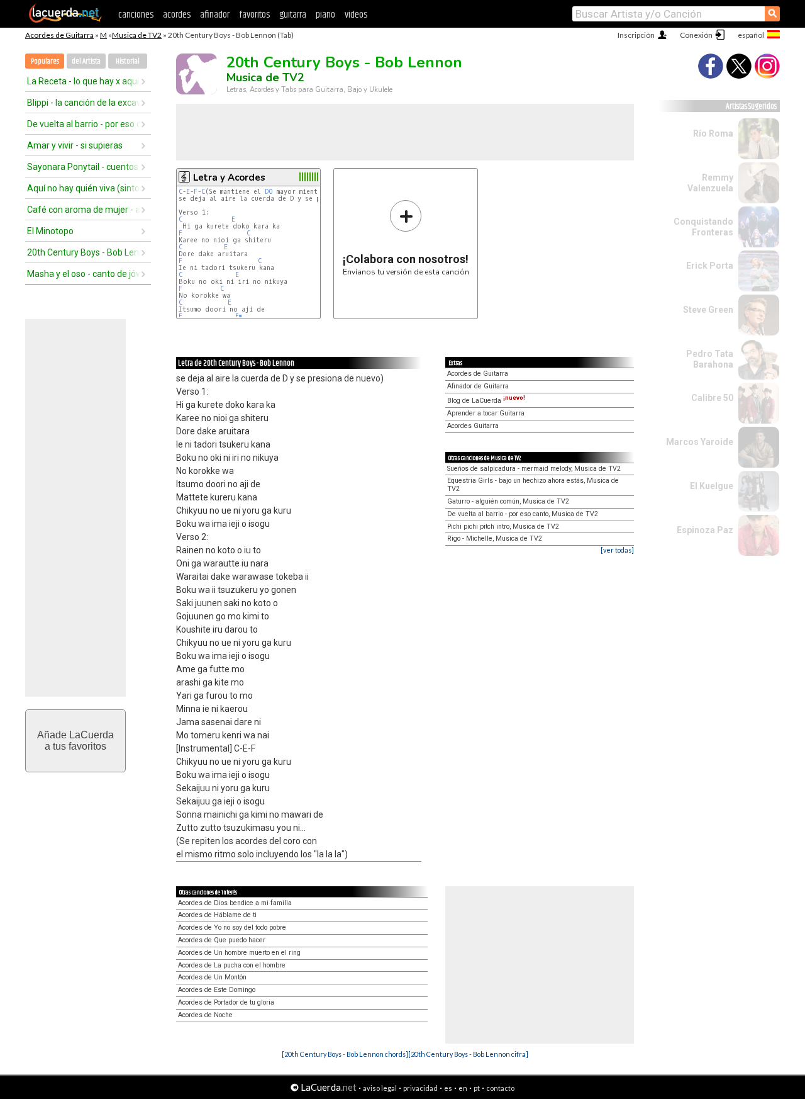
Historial (128, 61)
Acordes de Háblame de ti (217, 915)
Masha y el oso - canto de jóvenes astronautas (83, 274)
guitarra (292, 15)
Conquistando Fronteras (703, 227)
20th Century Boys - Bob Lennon (83, 252)
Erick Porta (709, 266)
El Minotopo (50, 231)
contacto (500, 1088)
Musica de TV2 (137, 35)
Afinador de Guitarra (478, 386)
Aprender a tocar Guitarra (486, 413)
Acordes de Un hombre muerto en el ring (239, 953)
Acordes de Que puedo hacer (221, 940)
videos (356, 15)
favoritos (254, 15)
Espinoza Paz (705, 530)
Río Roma (713, 133)
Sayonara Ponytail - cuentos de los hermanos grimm (83, 167)
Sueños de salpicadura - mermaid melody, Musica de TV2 (534, 469)
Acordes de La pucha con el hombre (232, 965)
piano (325, 15)
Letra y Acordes (229, 177)
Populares (45, 61)
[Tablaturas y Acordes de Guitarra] (65, 20)
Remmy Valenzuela (710, 182)
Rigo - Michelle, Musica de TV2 (494, 538)
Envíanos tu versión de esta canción (406, 237)
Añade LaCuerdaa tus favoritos (75, 741)
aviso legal (380, 1088)
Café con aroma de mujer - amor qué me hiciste (83, 210)
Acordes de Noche (205, 1015)
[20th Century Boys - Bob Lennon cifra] (468, 1054)
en (462, 1088)
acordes (177, 15)
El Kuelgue (711, 486)
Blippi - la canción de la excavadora (83, 103)
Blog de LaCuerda (486, 401)
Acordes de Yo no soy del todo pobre (232, 927)
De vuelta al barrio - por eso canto (83, 124)
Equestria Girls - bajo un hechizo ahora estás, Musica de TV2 (533, 484)
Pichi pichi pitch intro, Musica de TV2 (503, 526)
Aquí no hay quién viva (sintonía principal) (83, 188)
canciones (135, 15)
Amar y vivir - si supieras (75, 145)
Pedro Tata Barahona (709, 359)
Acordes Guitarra (473, 426)
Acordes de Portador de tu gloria (226, 1002)
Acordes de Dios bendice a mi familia (235, 903)
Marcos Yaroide (699, 442)
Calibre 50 (712, 398)
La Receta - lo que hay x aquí (83, 81)
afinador (215, 15)
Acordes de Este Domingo (216, 990)
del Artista (86, 61)
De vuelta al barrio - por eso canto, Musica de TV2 (522, 514)
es (448, 1088)
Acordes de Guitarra (59, 35)
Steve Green (708, 310)
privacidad (420, 1088)
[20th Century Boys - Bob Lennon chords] (345, 1054)
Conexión (696, 35)
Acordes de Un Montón (212, 977)
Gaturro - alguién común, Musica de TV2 (508, 501)
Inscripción (636, 35)
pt (477, 1088)
